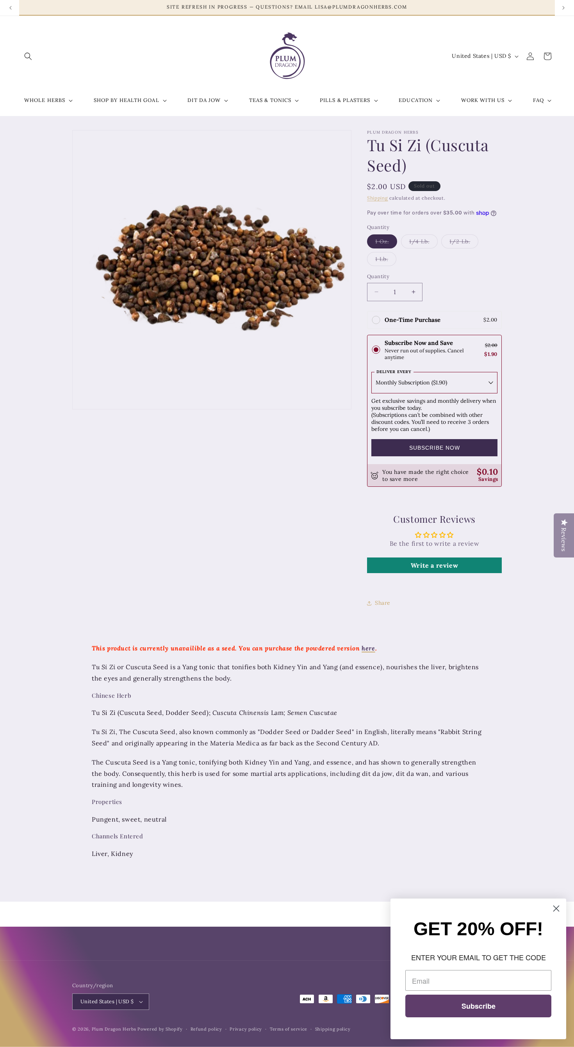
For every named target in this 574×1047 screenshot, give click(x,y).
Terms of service (288, 1029)
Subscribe (479, 1006)
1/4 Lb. (423, 243)
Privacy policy (246, 1029)
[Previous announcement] (10, 7)
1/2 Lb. (463, 243)
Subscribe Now (434, 448)
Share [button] (382, 602)
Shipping (377, 198)
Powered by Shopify (160, 1029)
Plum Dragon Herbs (114, 1029)
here (368, 648)
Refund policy (206, 1029)
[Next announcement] (563, 7)
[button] (28, 56)
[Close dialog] (556, 908)
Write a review (434, 565)
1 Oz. (386, 243)
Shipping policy (333, 1029)
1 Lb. (385, 260)
